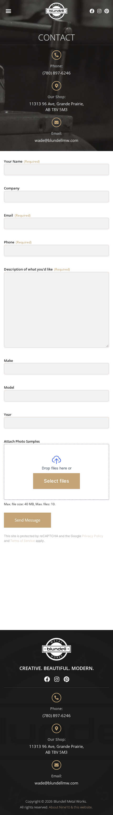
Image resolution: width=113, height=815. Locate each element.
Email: (56, 133)
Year (8, 414)
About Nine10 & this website (70, 807)
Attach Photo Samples (22, 441)
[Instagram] (99, 11)
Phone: (56, 65)
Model (9, 387)
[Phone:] (56, 55)
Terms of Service (22, 541)
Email (17, 215)
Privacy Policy (92, 536)
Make (8, 360)
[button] (8, 11)
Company (11, 188)
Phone (18, 242)
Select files (56, 481)
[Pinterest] (106, 11)
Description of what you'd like (37, 269)
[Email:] (56, 122)
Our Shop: (57, 96)
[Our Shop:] (56, 86)
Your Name (22, 161)
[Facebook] (92, 11)
